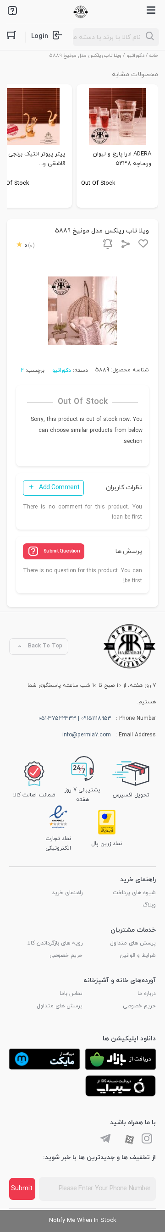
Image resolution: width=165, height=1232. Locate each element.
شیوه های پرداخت (134, 892)
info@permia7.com (86, 735)
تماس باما (71, 993)
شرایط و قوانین (138, 955)
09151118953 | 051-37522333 (74, 718)
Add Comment (59, 487)
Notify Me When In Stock (82, 1220)
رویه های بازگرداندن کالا (55, 943)
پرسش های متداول (133, 943)
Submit (22, 1188)
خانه (153, 55)
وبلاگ (149, 905)
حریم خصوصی (66, 955)
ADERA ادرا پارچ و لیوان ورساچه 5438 (122, 159)
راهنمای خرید (67, 892)
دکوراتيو (135, 55)
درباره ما (147, 993)
